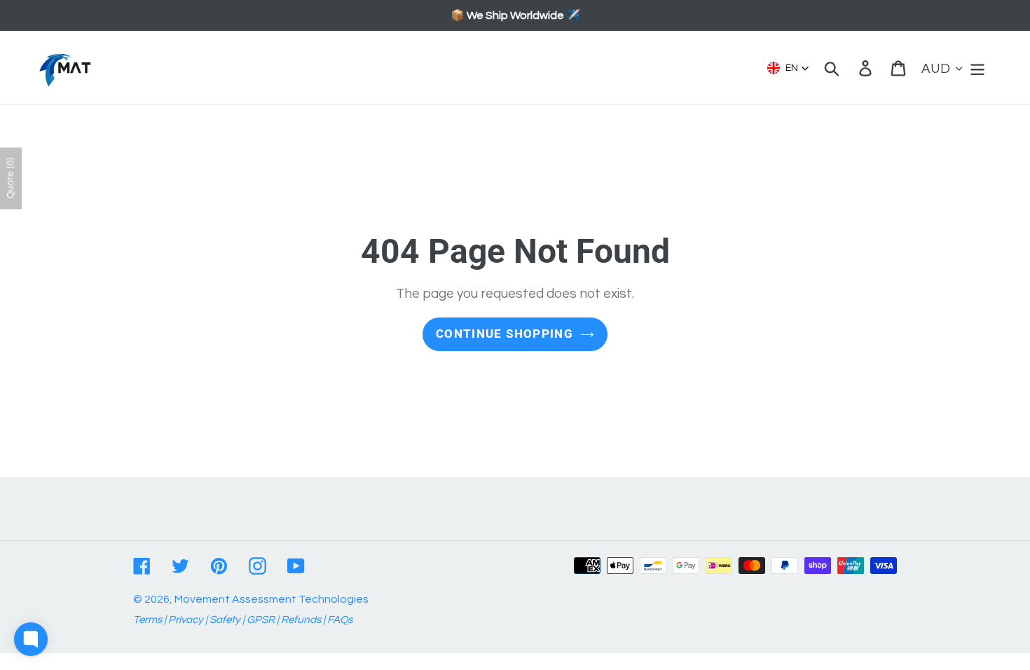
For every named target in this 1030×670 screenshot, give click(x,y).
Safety (225, 620)
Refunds (301, 620)
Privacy (185, 620)
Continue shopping (504, 334)
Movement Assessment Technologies (271, 599)
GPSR (261, 620)
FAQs (339, 620)
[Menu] (978, 67)
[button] (788, 68)
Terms (147, 620)
